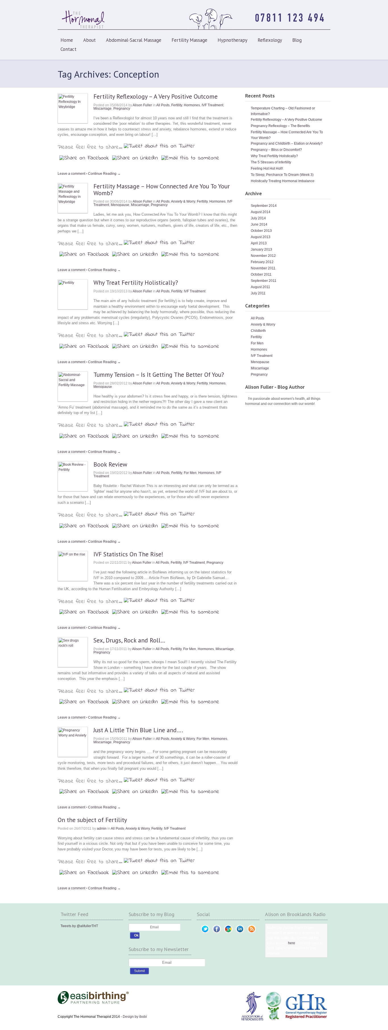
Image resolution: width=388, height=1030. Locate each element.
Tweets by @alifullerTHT (79, 926)
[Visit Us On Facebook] (216, 934)
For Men (190, 473)
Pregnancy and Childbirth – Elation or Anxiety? (287, 143)
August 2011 (260, 287)
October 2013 (261, 231)
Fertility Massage (189, 40)
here (291, 943)
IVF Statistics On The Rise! (128, 554)
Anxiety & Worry (183, 201)
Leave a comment (71, 174)
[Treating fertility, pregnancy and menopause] (194, 29)
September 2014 (264, 206)
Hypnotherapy (232, 40)
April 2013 (259, 243)
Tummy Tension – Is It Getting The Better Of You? (158, 374)
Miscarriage (102, 109)
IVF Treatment (212, 105)
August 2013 (260, 237)
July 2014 (258, 218)
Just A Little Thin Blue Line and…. (138, 730)
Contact (68, 49)
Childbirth (258, 331)
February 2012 (262, 262)
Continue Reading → (104, 174)
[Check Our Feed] (251, 934)
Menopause (120, 205)
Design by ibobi (135, 1017)
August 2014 (260, 212)
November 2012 (263, 256)
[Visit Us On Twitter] (205, 934)
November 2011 (263, 268)
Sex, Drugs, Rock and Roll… (129, 640)
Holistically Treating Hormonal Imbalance (282, 181)
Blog (297, 40)
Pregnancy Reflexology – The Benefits (280, 126)
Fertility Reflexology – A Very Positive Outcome (155, 96)
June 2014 (259, 224)
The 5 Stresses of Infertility (271, 162)
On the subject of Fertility (92, 820)
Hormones (192, 105)
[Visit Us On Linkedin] (240, 934)
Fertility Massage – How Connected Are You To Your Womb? (161, 189)
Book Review (110, 464)
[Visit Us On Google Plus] (228, 934)
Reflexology (270, 40)
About (89, 40)
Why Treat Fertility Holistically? (135, 282)
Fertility (176, 105)
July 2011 (258, 293)
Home (67, 40)
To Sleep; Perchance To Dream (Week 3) (282, 175)
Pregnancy (121, 109)
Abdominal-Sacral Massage (133, 40)
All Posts (163, 105)
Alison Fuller (142, 105)
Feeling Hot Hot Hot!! (267, 168)
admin (102, 829)
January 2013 (261, 249)
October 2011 (261, 274)
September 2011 (263, 281)
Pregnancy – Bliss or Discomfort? (276, 150)
